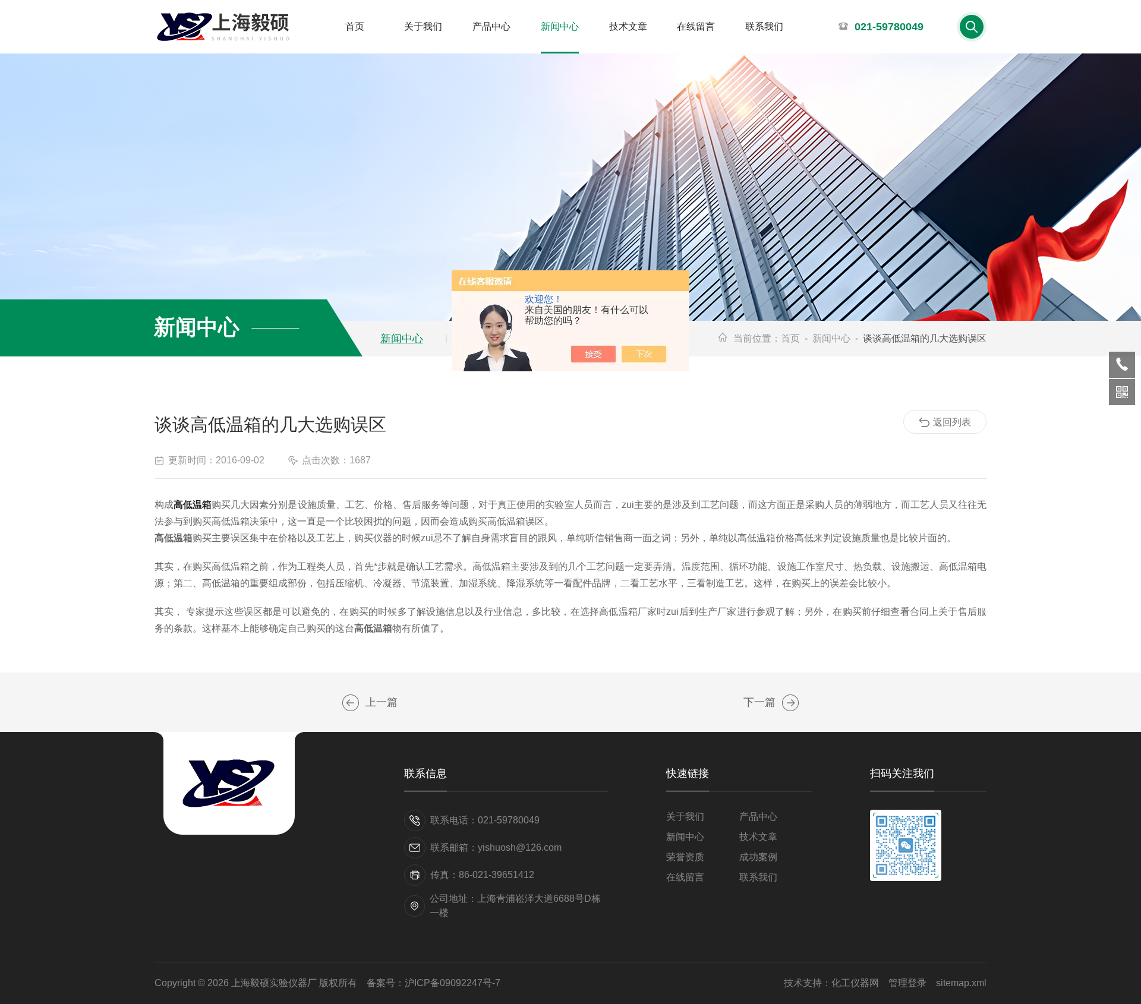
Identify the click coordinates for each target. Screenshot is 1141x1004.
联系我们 (764, 26)
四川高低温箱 (351, 703)
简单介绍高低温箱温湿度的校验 (790, 703)
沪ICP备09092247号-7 (452, 983)
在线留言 (696, 26)
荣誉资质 (685, 857)
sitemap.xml (961, 983)
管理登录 (907, 983)
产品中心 (491, 26)
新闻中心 (560, 26)
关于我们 (423, 26)
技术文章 (628, 26)
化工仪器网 (855, 983)
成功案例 (758, 857)
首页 (354, 26)
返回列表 (952, 422)
